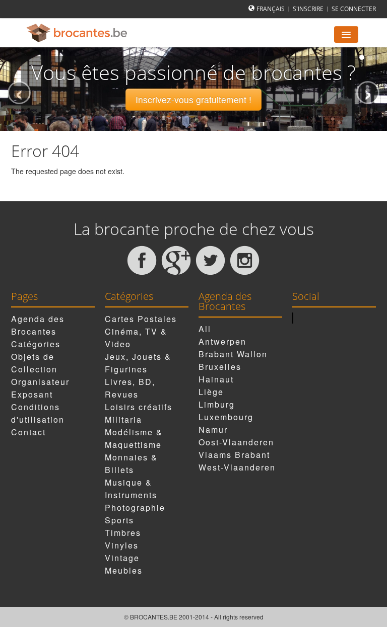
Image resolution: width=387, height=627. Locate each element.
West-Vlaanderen (237, 467)
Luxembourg (226, 417)
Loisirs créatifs (138, 407)
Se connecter (354, 9)
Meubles (124, 570)
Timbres (123, 532)
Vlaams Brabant (234, 454)
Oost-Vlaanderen (236, 442)
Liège (211, 392)
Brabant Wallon (233, 354)
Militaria (123, 419)
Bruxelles (220, 366)
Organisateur (40, 381)
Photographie (135, 507)
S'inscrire (308, 9)
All (205, 329)
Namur (213, 429)
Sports (119, 520)
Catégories (35, 344)
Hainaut (216, 379)
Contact (28, 432)
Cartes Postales (141, 319)
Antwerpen (222, 341)
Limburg (217, 404)
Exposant (32, 394)
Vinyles (122, 545)
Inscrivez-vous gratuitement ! (193, 99)
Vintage (122, 558)
